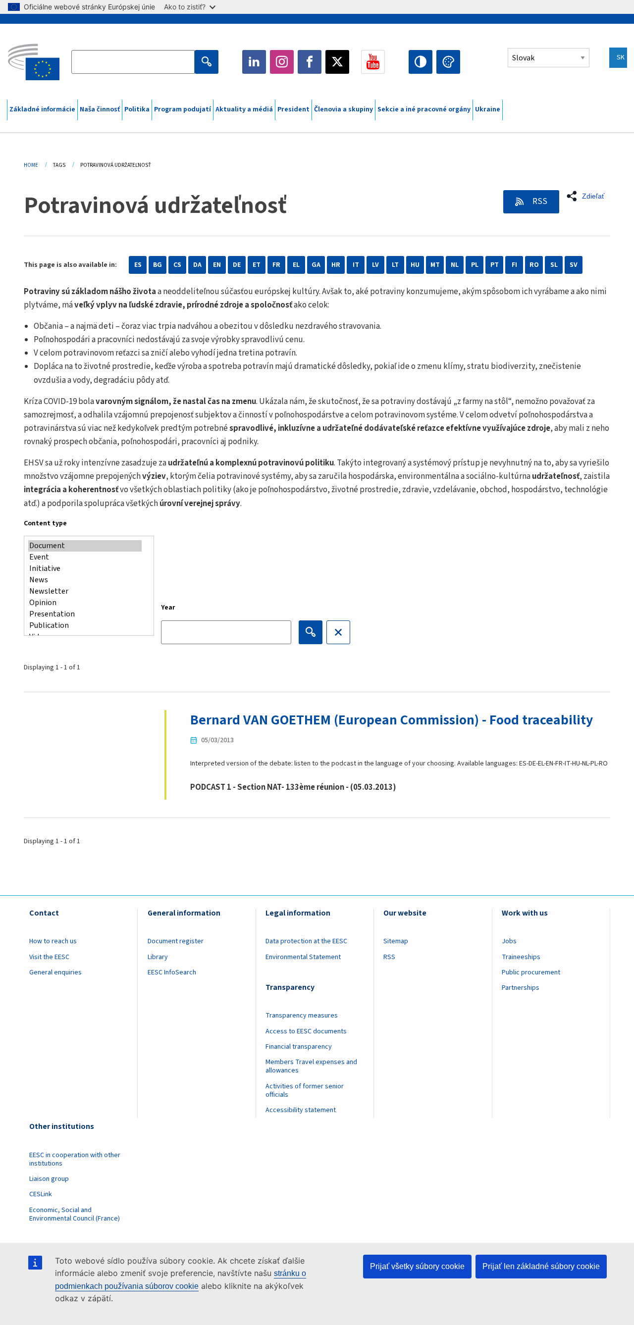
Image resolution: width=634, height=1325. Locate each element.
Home (31, 165)
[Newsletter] (85, 591)
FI (514, 265)
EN (217, 265)
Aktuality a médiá (244, 109)
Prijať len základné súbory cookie (541, 1266)
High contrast (420, 62)
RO (534, 265)
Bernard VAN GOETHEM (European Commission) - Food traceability (391, 720)
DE (237, 265)
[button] (588, 196)
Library (158, 957)
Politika (137, 109)
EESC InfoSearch (172, 972)
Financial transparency (298, 1047)
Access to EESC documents (306, 1031)
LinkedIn (254, 62)
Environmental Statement (303, 957)
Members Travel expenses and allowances (311, 1066)
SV (574, 265)
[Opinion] (85, 603)
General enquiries (55, 972)
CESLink (40, 1194)
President (293, 109)
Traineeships (521, 957)
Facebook (309, 62)
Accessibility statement (300, 1110)
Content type (45, 523)
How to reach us (53, 941)
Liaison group (49, 1179)
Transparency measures (301, 1015)
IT (356, 265)
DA (197, 265)
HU (415, 265)
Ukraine (487, 109)
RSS (539, 201)
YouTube (373, 62)
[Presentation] (85, 614)
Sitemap (395, 941)
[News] (85, 580)
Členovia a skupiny (343, 109)
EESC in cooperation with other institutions (74, 1159)
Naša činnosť (100, 109)
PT (494, 265)
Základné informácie (42, 109)
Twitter (337, 62)
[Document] (85, 546)
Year (168, 607)
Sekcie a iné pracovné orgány (424, 109)
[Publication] (85, 625)
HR (335, 265)
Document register (176, 941)
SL (554, 265)
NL (455, 265)
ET (257, 265)
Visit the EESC (49, 957)
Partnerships (520, 988)
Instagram (282, 62)
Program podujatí (182, 109)
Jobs (509, 941)
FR (276, 265)
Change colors (448, 62)
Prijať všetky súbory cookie (417, 1266)
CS (177, 265)
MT (435, 265)
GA (316, 265)
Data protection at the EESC (306, 941)
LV (375, 265)
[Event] (85, 557)
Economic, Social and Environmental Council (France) (75, 1214)
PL (474, 265)
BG (157, 265)
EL (296, 265)
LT (395, 265)
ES (138, 265)
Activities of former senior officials (304, 1090)
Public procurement (531, 972)
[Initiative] (85, 568)
